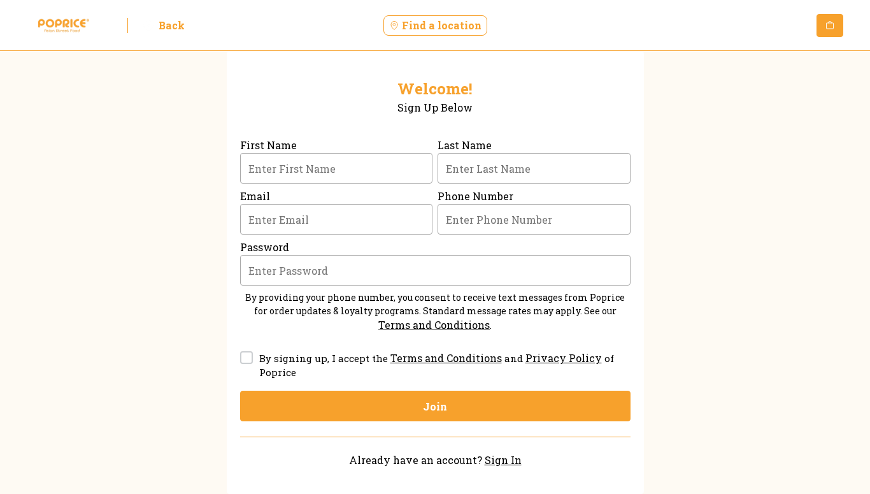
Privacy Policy (563, 358)
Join (435, 406)
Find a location (441, 25)
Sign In (503, 460)
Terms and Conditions (434, 324)
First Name (268, 145)
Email (255, 196)
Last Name (465, 145)
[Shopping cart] (830, 25)
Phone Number (475, 196)
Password (264, 247)
